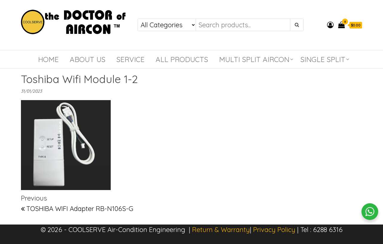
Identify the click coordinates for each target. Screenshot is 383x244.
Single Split (322, 59)
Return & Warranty (221, 229)
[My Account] (330, 25)
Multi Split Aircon (254, 59)
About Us (87, 59)
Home (48, 59)
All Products (182, 59)
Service (130, 59)
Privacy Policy (274, 229)
